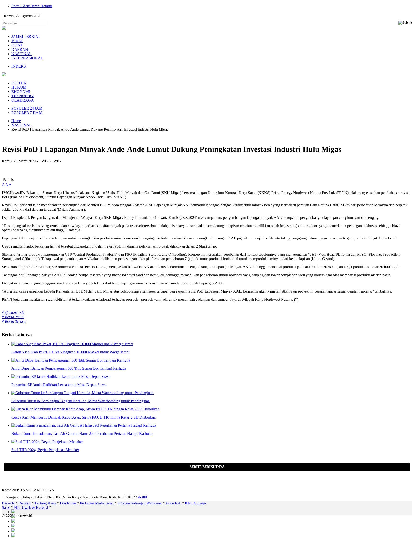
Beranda (9, 503)
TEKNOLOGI (23, 96)
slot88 (142, 497)
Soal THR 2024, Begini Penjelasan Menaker (45, 450)
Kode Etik (174, 503)
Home (16, 121)
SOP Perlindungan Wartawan (140, 503)
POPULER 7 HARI (27, 113)
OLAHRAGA (23, 100)
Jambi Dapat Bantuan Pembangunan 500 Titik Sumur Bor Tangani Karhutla (69, 368)
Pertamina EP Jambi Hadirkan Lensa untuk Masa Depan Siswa (59, 385)
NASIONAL (22, 54)
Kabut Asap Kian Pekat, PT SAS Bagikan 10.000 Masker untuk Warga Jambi (70, 352)
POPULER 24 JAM (27, 108)
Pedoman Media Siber (97, 503)
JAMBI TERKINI (26, 36)
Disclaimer (68, 503)
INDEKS (19, 66)
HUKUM (19, 87)
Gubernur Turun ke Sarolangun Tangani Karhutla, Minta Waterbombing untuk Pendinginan (81, 401)
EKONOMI (21, 92)
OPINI (17, 45)
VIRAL (17, 41)
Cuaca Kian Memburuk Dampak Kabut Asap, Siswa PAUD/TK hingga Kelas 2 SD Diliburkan (84, 417)
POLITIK (19, 83)
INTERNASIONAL (27, 58)
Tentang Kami (45, 503)
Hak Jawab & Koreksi (31, 507)
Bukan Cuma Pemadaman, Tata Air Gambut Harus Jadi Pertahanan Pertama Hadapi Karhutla (82, 433)
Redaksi (25, 503)
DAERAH (20, 49)
